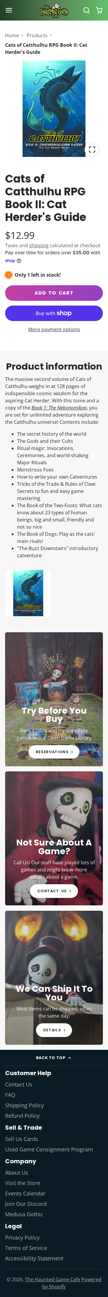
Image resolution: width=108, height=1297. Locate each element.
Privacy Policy (22, 1237)
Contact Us (18, 1084)
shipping (39, 245)
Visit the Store (22, 1183)
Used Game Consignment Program (49, 1149)
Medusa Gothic (24, 1214)
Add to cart (54, 292)
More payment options (54, 329)
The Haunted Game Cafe (52, 1279)
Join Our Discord (26, 1203)
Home (12, 35)
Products (37, 35)
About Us (16, 1172)
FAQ (10, 1094)
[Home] (54, 10)
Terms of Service (26, 1247)
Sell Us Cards (21, 1138)
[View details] (54, 699)
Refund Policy (22, 1115)
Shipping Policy (24, 1105)
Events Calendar (25, 1193)
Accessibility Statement (34, 1258)
